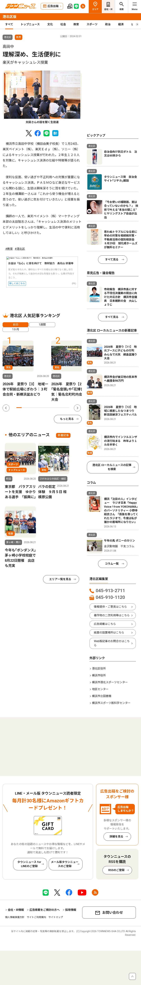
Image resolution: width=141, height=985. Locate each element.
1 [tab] (19, 407)
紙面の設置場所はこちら (109, 632)
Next (77, 408)
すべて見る (111, 259)
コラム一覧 (112, 563)
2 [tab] (24, 407)
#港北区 (20, 248)
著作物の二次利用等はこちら (112, 615)
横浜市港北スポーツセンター (110, 682)
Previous (6, 408)
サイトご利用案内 (36, 917)
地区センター (100, 689)
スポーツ (91, 24)
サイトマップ (55, 917)
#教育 (9, 248)
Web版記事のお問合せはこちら (112, 643)
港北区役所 (99, 668)
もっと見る (67, 419)
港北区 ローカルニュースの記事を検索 (111, 467)
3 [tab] (29, 407)
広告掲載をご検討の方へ (44, 909)
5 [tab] (40, 407)
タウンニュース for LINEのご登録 (29, 864)
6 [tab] (45, 407)
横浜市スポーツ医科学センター (111, 703)
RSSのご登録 (116, 870)
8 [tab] (56, 407)
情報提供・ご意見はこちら (110, 606)
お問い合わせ (112, 912)
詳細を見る (116, 836)
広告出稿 (52, 6)
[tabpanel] (42, 97)
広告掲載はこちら (105, 624)
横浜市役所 (99, 675)
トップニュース (30, 24)
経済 (121, 24)
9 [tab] (61, 407)
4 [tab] (34, 407)
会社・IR (108, 9)
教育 (76, 24)
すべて (9, 24)
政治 (108, 24)
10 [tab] (66, 407)
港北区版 (9, 17)
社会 (63, 24)
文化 (50, 24)
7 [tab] (50, 407)
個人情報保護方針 (14, 917)
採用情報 (70, 909)
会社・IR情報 (16, 909)
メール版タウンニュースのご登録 (64, 864)
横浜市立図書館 (101, 696)
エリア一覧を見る (60, 579)
